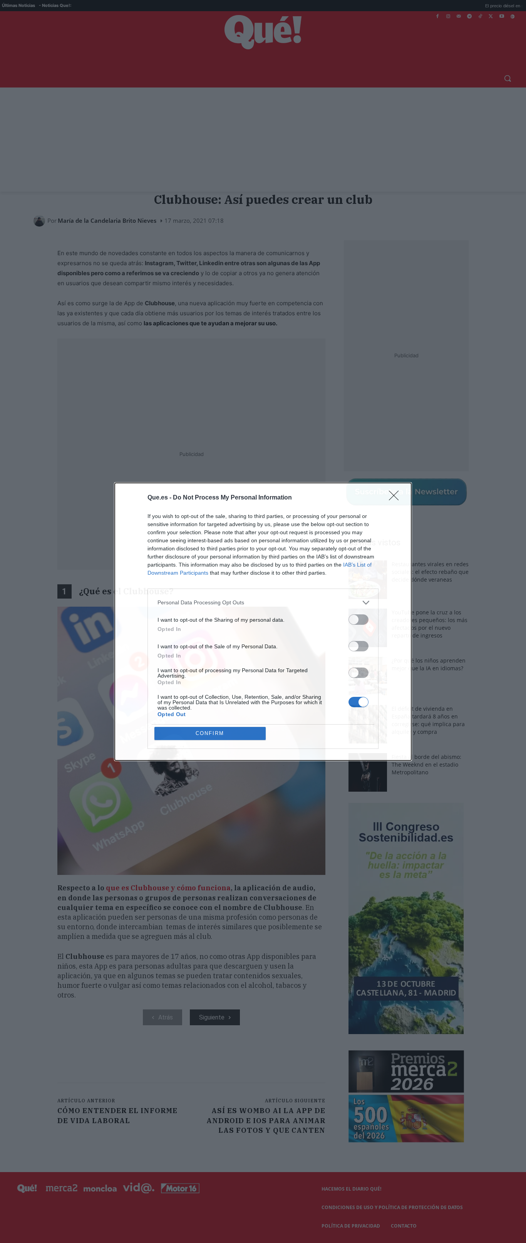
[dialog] (263, 621)
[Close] (396, 498)
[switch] (358, 619)
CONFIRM (210, 733)
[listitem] (263, 603)
